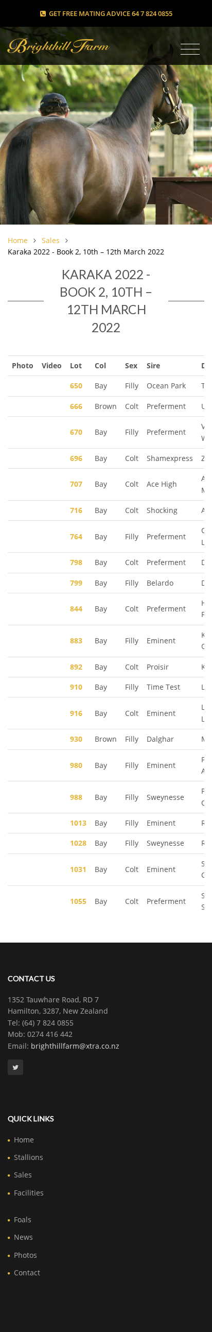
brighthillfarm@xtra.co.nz (75, 1046)
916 (76, 713)
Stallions (28, 1157)
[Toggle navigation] (190, 49)
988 (76, 797)
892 (76, 667)
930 (76, 739)
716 (76, 510)
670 (76, 432)
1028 (78, 843)
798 (76, 562)
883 (76, 640)
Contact (27, 1272)
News (23, 1237)
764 (76, 536)
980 (76, 765)
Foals (22, 1219)
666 (76, 406)
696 (76, 458)
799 (76, 583)
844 (76, 608)
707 (76, 484)
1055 (78, 901)
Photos (25, 1255)
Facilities (29, 1193)
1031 (78, 869)
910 (76, 687)
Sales (51, 240)
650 (76, 385)
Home (18, 240)
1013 (78, 823)
